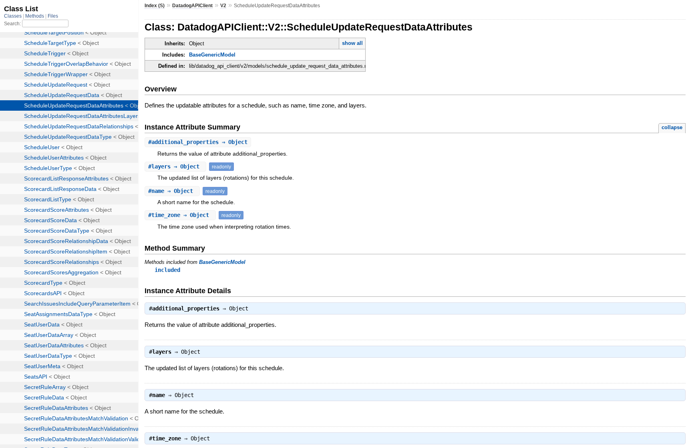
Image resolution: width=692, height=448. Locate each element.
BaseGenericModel (212, 55)
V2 (223, 5)
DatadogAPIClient (192, 5)
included (167, 270)
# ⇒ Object (197, 142)
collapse (672, 127)
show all (352, 43)
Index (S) (155, 5)
